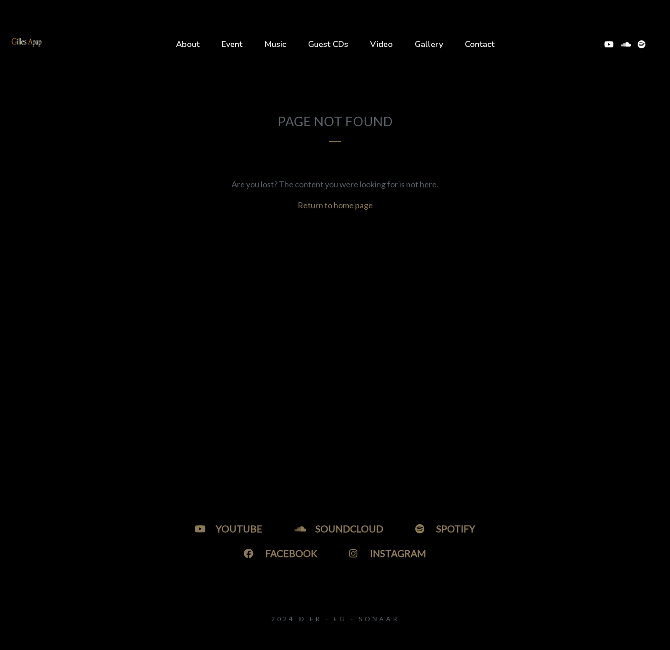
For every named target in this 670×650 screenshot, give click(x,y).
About (188, 44)
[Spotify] (641, 44)
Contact (480, 44)
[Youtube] (608, 44)
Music (275, 44)
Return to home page (335, 205)
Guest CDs (328, 44)
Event (232, 44)
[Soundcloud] (625, 44)
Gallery (429, 44)
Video (381, 44)
